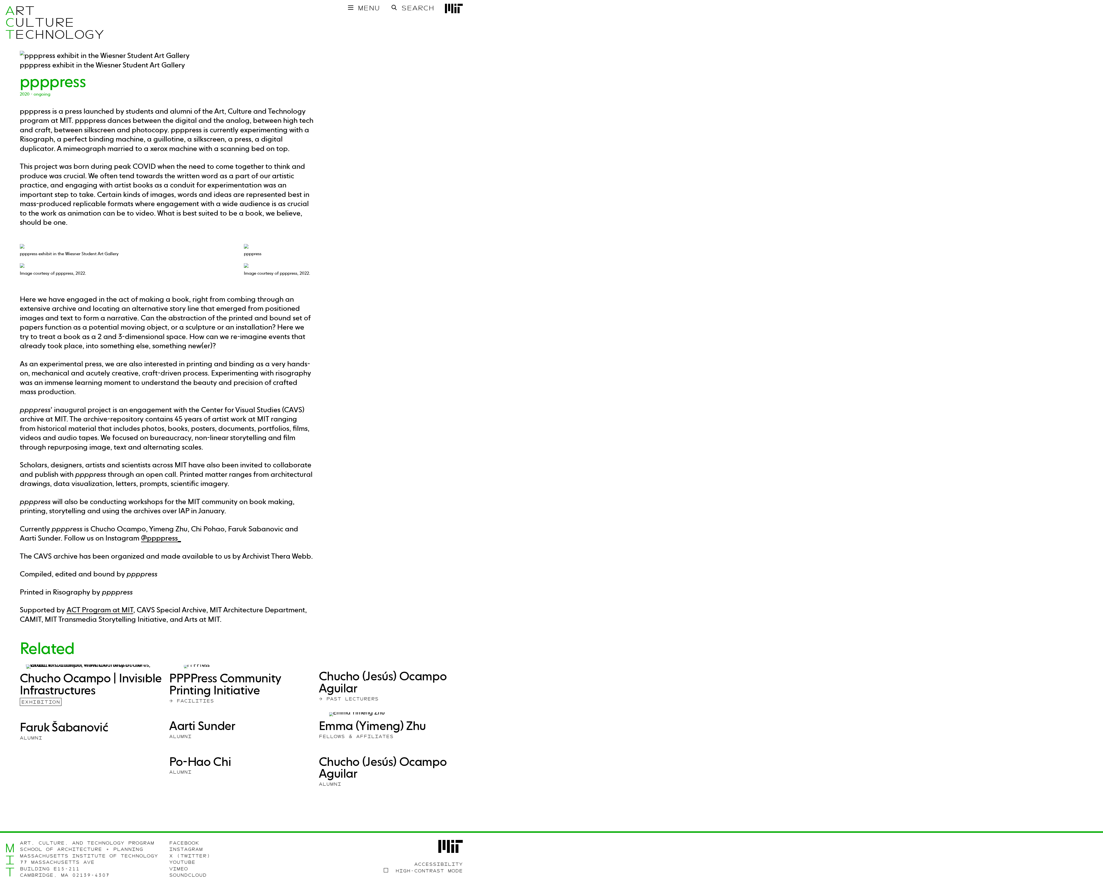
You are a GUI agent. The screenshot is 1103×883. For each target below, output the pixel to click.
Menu (369, 8)
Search (417, 8)
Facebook (184, 843)
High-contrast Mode (429, 871)
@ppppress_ (161, 538)
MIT (10, 860)
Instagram (186, 849)
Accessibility (438, 864)
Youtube (182, 862)
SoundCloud (188, 875)
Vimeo (178, 869)
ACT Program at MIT (100, 609)
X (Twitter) (189, 856)
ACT (10, 22)
